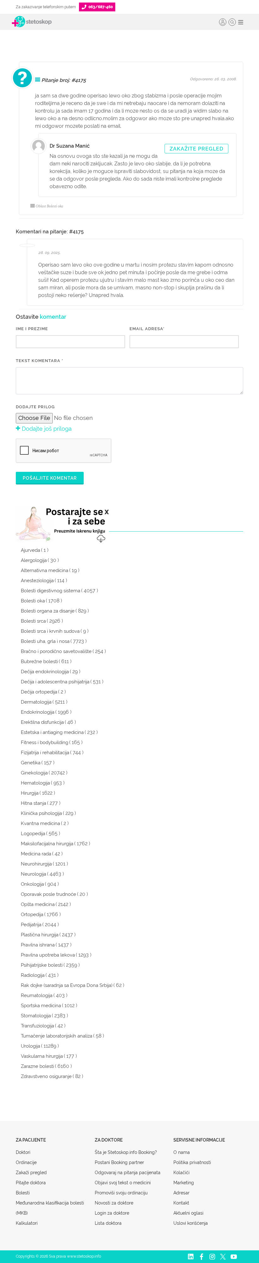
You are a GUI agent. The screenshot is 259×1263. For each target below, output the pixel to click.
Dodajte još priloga (46, 428)
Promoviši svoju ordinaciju (121, 1192)
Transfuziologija (37, 1026)
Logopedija (33, 833)
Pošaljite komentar (50, 478)
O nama (181, 1152)
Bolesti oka (33, 601)
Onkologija (32, 884)
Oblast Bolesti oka (49, 206)
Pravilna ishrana (38, 945)
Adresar (181, 1192)
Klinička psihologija (41, 813)
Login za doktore (112, 1213)
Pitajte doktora (31, 1182)
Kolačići (181, 1172)
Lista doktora (108, 1223)
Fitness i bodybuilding (44, 742)
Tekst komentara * (39, 360)
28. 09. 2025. (49, 252)
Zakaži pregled (31, 1172)
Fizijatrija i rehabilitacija (45, 752)
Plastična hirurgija (39, 935)
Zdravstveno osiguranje (46, 1076)
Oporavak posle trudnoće (48, 894)
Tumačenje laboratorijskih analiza (56, 1036)
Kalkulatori (27, 1223)
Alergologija (34, 560)
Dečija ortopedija (39, 692)
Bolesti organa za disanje (48, 611)
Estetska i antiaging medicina (52, 732)
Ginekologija (34, 773)
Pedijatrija (31, 924)
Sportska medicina (41, 1005)
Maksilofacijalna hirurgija (47, 844)
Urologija (30, 1046)
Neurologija (33, 874)
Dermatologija (36, 702)
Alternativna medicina (44, 570)
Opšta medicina (38, 904)
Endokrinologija (37, 712)
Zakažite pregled (196, 149)
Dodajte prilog (35, 406)
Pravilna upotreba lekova (48, 955)
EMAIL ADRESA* (147, 328)
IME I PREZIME (32, 328)
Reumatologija (36, 995)
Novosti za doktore (114, 1202)
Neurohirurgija (36, 864)
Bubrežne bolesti (39, 661)
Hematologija (35, 783)
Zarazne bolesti (37, 1066)
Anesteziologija (37, 580)
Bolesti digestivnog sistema (50, 591)
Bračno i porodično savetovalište (56, 651)
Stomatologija (36, 1016)
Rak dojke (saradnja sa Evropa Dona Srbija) (66, 985)
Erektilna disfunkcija (42, 722)
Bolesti (23, 1192)
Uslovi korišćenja (190, 1223)
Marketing (183, 1182)
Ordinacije (26, 1162)
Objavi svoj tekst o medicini (123, 1182)
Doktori (23, 1152)
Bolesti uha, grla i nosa (45, 641)
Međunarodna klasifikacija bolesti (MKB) (50, 1208)
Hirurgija (30, 793)
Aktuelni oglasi (188, 1213)
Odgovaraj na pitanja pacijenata (127, 1172)
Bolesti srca (33, 621)
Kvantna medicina (40, 823)
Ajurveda (30, 550)
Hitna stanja (33, 803)
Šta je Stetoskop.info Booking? (126, 1152)
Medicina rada (36, 854)
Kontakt (181, 1202)
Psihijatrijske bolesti (42, 965)
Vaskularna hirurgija (42, 1056)
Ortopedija (32, 914)
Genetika (30, 763)
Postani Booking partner (119, 1162)
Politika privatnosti (192, 1162)
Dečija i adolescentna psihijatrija (55, 682)
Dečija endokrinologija (45, 672)
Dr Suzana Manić (70, 146)
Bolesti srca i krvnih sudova (50, 631)
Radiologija (33, 975)
